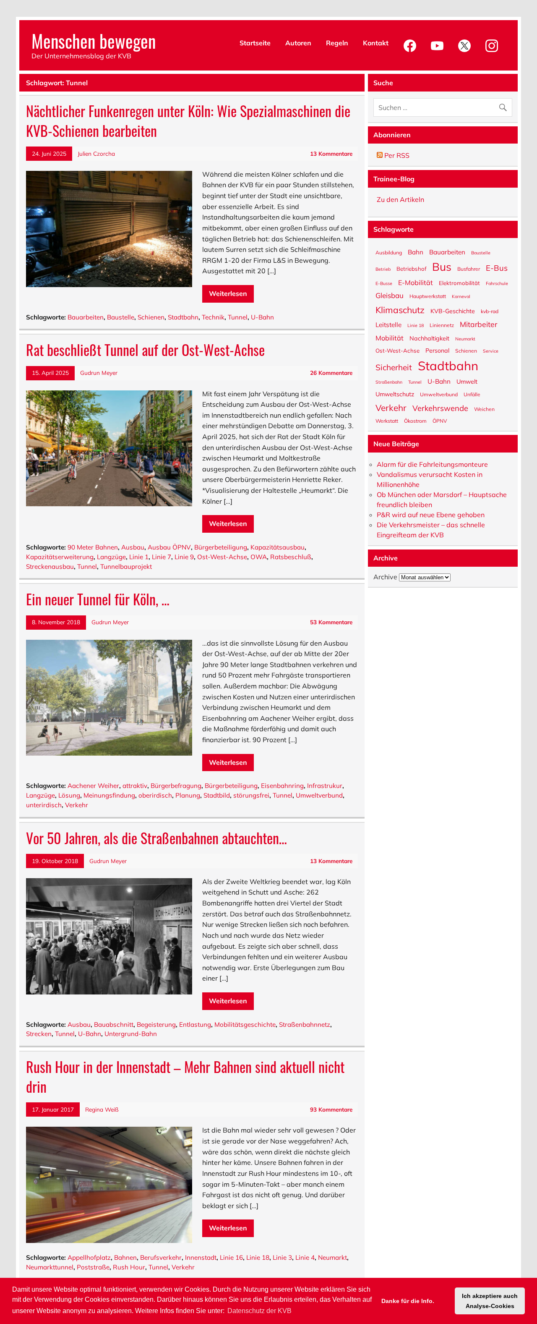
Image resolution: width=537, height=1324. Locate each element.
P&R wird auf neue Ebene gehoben (431, 514)
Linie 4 (305, 1257)
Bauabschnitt (113, 1024)
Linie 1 (139, 557)
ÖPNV (440, 421)
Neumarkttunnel (49, 1267)
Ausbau (132, 547)
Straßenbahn (388, 382)
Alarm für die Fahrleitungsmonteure (432, 464)
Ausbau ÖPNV (169, 547)
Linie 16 (231, 1257)
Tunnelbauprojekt (126, 566)
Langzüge (111, 557)
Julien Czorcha (96, 153)
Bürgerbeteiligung (220, 547)
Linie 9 (184, 557)
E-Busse (383, 283)
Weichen (484, 409)
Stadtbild (216, 795)
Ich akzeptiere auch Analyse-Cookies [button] (490, 1301)
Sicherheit (393, 367)
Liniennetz (442, 325)
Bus (441, 266)
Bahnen (125, 1257)
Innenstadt (200, 1257)
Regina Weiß (102, 1109)
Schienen (151, 317)
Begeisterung (156, 1024)
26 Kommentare (331, 372)
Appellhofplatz (89, 1257)
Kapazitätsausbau (277, 547)
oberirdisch (155, 795)
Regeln (337, 43)
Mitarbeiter (478, 323)
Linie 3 (282, 1257)
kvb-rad (489, 311)
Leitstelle (388, 324)
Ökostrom (415, 421)
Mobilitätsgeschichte (245, 1024)
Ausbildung (388, 252)
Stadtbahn (183, 317)
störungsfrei (251, 795)
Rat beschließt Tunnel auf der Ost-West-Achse (145, 349)
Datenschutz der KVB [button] (259, 1310)
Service (490, 350)
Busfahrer (468, 269)
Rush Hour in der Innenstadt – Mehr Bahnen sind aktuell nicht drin (185, 1076)
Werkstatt (386, 421)
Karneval (461, 296)
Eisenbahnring (282, 786)
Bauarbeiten (86, 317)
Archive (385, 577)
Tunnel (238, 317)
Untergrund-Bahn (130, 1034)
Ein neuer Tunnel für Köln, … (97, 599)
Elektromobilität (459, 283)
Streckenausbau (50, 566)
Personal (437, 350)
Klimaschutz (400, 309)
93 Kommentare (331, 1109)
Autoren (298, 43)
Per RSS (396, 155)
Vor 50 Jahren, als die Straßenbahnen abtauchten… (156, 837)
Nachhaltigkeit (429, 338)
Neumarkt (332, 1257)
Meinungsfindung (109, 795)
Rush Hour (129, 1267)
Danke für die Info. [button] (407, 1301)
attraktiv (135, 786)
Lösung (69, 795)
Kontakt (375, 43)
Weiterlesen (228, 293)
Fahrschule (497, 283)
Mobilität (389, 337)
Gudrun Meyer (98, 372)
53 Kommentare (331, 621)
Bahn (415, 251)
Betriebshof (411, 268)
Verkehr (76, 805)
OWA (258, 557)
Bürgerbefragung (176, 786)
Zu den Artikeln (400, 199)
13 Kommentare (331, 153)
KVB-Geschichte (452, 310)
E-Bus (497, 267)
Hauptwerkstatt (427, 296)
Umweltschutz (394, 393)
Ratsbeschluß (290, 557)
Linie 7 (161, 557)
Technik (213, 317)
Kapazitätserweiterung (60, 557)
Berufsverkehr (161, 1257)
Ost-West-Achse (222, 557)
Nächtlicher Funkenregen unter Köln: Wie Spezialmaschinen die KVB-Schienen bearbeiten (188, 120)
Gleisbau (389, 295)
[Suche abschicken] (505, 105)
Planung (187, 795)
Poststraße (93, 1267)
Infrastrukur (324, 786)
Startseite (255, 43)
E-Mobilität (415, 282)
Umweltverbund (319, 795)
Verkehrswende (440, 407)
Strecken (39, 1034)
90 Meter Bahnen (93, 547)
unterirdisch (44, 805)
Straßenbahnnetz (304, 1024)
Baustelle (120, 317)
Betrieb (383, 269)
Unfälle (472, 394)
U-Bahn (262, 317)
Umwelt (466, 381)
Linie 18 (257, 1257)
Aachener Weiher (93, 786)
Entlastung (195, 1024)
